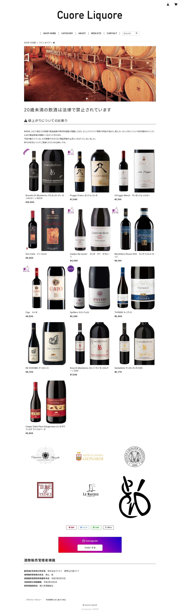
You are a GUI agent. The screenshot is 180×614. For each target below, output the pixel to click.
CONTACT (112, 33)
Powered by (87, 609)
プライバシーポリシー (34, 600)
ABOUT (82, 33)
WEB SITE (96, 33)
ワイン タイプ (44, 43)
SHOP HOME (49, 33)
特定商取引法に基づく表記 (56, 600)
